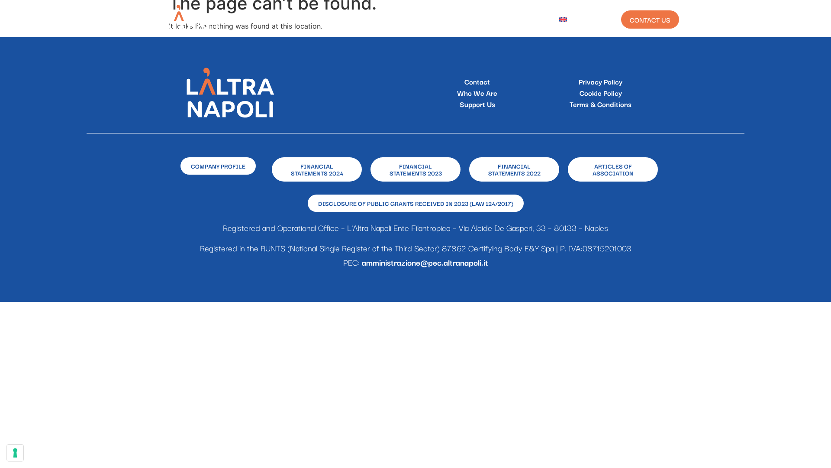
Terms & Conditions (600, 104)
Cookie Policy (601, 92)
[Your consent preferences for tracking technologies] (15, 453)
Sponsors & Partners (424, 19)
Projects (358, 19)
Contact (477, 81)
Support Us (477, 104)
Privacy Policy (600, 81)
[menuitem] (570, 19)
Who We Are (307, 19)
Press (532, 19)
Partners (491, 19)
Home (262, 19)
